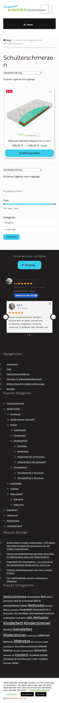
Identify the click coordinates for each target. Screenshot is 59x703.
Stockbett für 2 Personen (30, 472)
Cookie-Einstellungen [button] (39, 690)
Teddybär (43, 659)
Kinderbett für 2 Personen (30, 456)
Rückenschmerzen (28, 646)
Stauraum (7, 655)
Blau (5, 609)
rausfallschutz (8, 646)
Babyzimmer (16, 494)
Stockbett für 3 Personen (30, 478)
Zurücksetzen (11, 237)
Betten (13, 425)
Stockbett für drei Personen (17, 659)
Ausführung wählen (29, 153)
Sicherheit (40, 650)
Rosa (17, 646)
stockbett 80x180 (38, 655)
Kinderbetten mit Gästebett (31, 462)
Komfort (8, 629)
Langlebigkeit (31, 636)
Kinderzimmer (37, 623)
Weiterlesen (11, 694)
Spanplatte (16, 483)
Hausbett (22, 446)
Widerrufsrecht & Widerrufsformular (26, 384)
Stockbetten (20, 467)
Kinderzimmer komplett (22, 419)
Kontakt (11, 389)
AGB (9, 369)
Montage (38, 642)
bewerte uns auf (25, 295)
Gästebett (39, 613)
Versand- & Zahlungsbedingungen (24, 379)
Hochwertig (21, 618)
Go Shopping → (29, 265)
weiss (15, 662)
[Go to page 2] (29, 335)
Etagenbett (26, 609)
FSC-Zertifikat (21, 613)
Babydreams (13, 520)
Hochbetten (20, 435)
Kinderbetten (20, 440)
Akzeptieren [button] (27, 694)
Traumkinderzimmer (26, 279)
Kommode (15, 414)
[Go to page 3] (31, 334)
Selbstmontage (27, 651)
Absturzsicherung (14, 596)
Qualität (45, 642)
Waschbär (7, 663)
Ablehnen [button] (41, 694)
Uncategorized (14, 526)
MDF (32, 642)
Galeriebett (20, 430)
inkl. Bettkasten (37, 617)
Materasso (8, 641)
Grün (31, 613)
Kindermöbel (13, 409)
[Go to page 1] (27, 334)
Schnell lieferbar (15, 403)
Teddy (35, 659)
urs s (19, 305)
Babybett (18, 499)
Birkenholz (48, 606)
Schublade (16, 651)
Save (10, 91)
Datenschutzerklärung (18, 374)
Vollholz (14, 488)
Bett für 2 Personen (23, 601)
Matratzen (12, 510)
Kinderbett (22, 451)
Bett (43, 596)
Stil (13, 655)
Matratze (22, 641)
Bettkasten (36, 605)
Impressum (12, 364)
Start (8, 40)
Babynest (18, 504)
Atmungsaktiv (33, 597)
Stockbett (21, 654)
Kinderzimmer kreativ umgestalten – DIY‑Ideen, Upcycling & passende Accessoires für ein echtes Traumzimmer (31, 545)
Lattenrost (12, 515)
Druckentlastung (13, 610)
